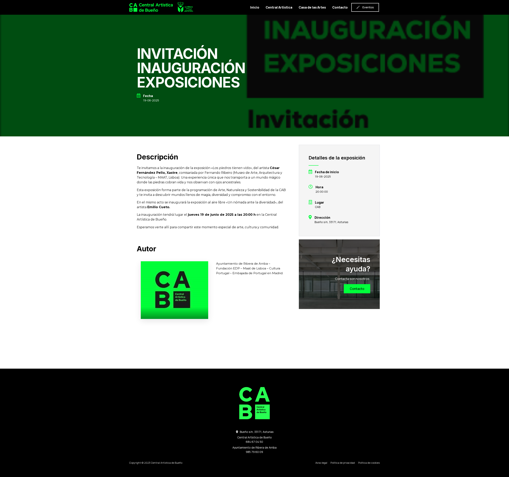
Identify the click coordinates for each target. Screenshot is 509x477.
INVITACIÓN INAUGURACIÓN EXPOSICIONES (191, 68)
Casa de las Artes (312, 7)
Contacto (340, 7)
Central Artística (279, 7)
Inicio (254, 7)
